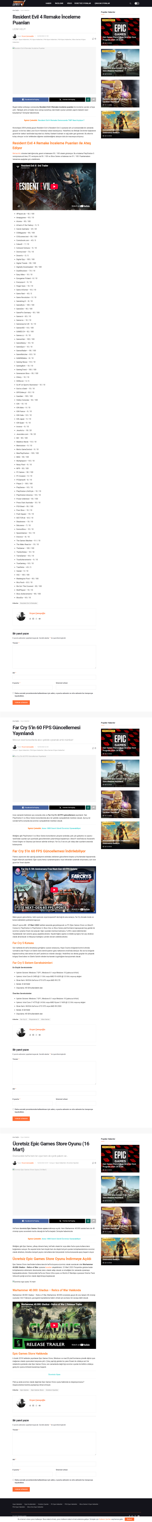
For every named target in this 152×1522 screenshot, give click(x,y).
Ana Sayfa (16, 10)
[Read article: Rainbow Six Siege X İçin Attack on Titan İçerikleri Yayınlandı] (120, 93)
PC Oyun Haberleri (36, 39)
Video (69, 3)
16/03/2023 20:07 (42, 1163)
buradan (48, 1267)
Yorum (16, 643)
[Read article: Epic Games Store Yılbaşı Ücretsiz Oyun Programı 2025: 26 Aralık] (120, 32)
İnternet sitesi (62, 683)
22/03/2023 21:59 (42, 36)
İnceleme (59, 3)
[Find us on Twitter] (135, 1516)
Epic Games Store (37, 1390)
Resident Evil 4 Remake (28, 603)
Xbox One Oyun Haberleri (35, 1507)
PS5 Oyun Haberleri (65, 39)
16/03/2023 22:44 (42, 747)
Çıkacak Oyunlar (102, 3)
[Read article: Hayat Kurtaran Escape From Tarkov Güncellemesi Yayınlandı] (120, 63)
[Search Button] (130, 3)
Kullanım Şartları (105, 1519)
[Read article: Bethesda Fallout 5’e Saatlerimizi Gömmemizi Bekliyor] (120, 124)
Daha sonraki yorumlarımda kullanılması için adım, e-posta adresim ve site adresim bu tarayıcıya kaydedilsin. (54, 694)
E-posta (16, 683)
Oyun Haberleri (25, 10)
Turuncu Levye (21, 1516)
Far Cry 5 (23, 1019)
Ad (14, 673)
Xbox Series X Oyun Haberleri (54, 750)
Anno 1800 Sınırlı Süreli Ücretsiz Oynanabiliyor (61, 828)
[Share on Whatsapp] (88, 99)
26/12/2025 (108, 43)
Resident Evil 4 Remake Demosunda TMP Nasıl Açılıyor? (61, 120)
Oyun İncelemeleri (30, 1504)
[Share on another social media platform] (93, 99)
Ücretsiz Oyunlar (82, 3)
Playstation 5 (34, 1019)
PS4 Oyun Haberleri (50, 39)
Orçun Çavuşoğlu (28, 36)
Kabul (129, 1519)
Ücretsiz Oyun (54, 1374)
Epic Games (24, 1390)
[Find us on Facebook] (129, 1516)
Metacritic (17, 153)
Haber (48, 3)
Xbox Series (45, 1019)
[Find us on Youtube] (138, 1516)
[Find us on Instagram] (132, 1516)
